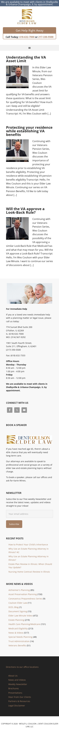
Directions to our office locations (22, 667)
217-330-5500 (45, 37)
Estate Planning (16, 620)
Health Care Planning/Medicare (24, 624)
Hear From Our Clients (19, 697)
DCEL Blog (13, 607)
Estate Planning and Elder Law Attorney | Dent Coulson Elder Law (29, 16)
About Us (13, 675)
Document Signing (17, 611)
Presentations (15, 692)
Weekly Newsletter (17, 684)
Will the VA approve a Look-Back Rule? (25, 210)
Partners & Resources (19, 701)
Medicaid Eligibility (18, 628)
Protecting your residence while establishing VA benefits (29, 131)
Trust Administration (18, 641)
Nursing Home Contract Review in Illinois (29, 571)
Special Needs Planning (20, 636)
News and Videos (17, 679)
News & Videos (15, 632)
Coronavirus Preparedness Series (25, 598)
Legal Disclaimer (16, 705)
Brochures (13, 688)
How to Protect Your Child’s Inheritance (28, 544)
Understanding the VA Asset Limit (26, 59)
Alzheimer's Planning (19, 590)
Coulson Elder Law (17, 602)
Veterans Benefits (17, 645)
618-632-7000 (26, 37)
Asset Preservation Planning (22, 594)
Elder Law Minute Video (20, 615)
